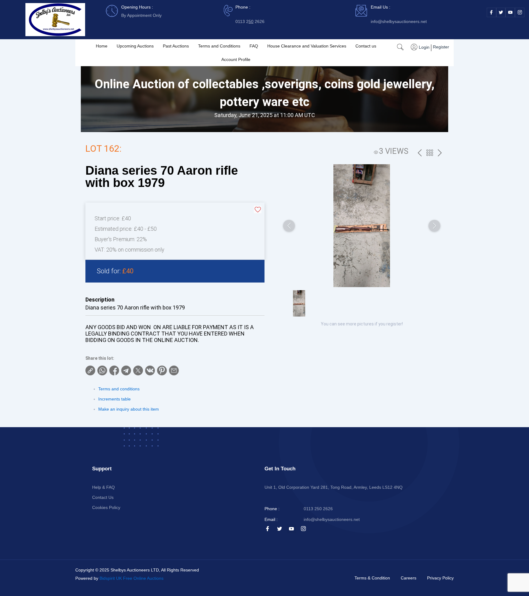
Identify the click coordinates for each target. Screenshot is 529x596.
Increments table (114, 399)
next (440, 153)
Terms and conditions (119, 388)
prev (419, 153)
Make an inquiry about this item (128, 409)
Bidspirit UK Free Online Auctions (131, 578)
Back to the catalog (429, 154)
